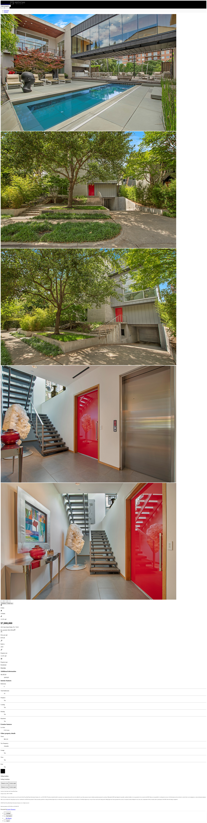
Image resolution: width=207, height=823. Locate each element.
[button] (103, 72)
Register (7, 7)
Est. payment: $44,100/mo (7, 630)
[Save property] (5, 601)
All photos (3, 603)
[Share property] (8, 601)
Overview (6, 10)
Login (2, 7)
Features (6, 12)
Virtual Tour (10, 603)
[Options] (2, 601)
